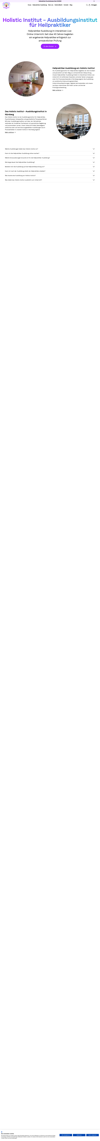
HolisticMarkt (58, 5)
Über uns (50, 5)
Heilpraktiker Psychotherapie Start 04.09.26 (50, 1)
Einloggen (94, 5)
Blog (71, 5)
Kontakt (66, 5)
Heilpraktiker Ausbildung (39, 5)
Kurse (29, 5)
